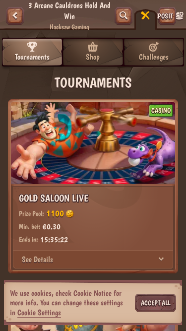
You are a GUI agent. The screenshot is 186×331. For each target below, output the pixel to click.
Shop (93, 57)
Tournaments (32, 57)
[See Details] (161, 259)
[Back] (15, 16)
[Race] (145, 16)
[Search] (123, 16)
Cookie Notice (92, 293)
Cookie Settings (39, 312)
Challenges (154, 57)
